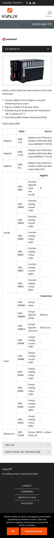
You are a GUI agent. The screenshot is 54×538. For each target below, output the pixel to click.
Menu (48, 16)
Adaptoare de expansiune (22, 452)
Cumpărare (27, 491)
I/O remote (12, 49)
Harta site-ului (27, 497)
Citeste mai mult (33, 531)
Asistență (27, 503)
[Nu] (50, 525)
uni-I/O (9, 445)
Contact (27, 485)
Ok (13, 531)
